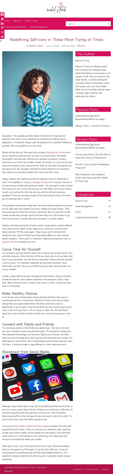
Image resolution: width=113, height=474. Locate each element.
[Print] (2, 36)
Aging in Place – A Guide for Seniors (92, 125)
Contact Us (78, 469)
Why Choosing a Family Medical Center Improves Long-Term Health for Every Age (91, 177)
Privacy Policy (92, 469)
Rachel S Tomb (36, 45)
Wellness (81, 45)
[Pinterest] (2, 28)
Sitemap (105, 469)
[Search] (109, 23)
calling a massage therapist (36, 182)
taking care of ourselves (59, 152)
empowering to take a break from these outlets (27, 426)
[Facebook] (2, 14)
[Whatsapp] (2, 32)
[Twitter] (2, 19)
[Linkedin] (2, 23)
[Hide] (1, 41)
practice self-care (10, 241)
